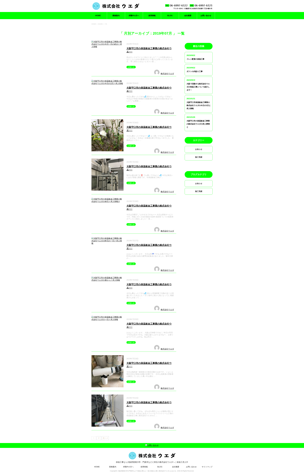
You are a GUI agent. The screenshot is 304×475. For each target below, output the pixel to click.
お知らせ (131, 67)
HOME (98, 15)
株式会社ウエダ (167, 74)
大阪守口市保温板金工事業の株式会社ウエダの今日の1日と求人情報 (199, 105)
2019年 (100, 24)
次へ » (105, 438)
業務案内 (116, 15)
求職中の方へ (134, 15)
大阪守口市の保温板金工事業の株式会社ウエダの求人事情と (198, 124)
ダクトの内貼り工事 (195, 71)
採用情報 (152, 15)
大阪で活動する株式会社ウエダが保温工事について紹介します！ (198, 87)
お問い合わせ (206, 15)
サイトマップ (207, 467)
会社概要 (187, 15)
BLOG (170, 15)
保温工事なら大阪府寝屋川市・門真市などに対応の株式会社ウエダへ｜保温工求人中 (152, 462)
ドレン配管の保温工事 (195, 59)
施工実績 (198, 157)
